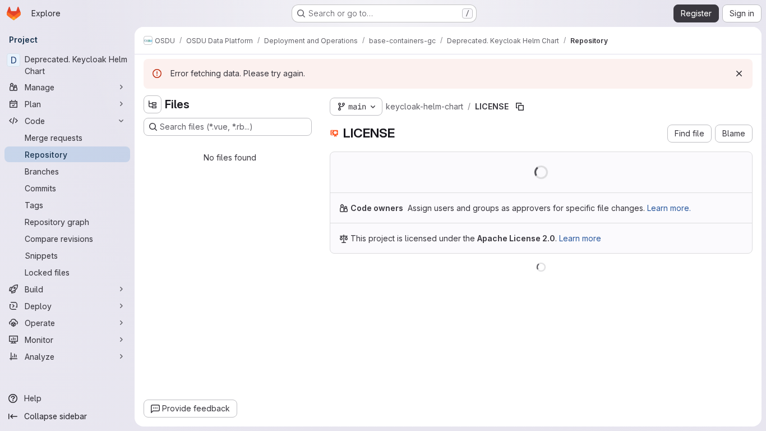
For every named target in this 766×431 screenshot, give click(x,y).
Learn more (580, 238)
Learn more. (669, 208)
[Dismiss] (739, 73)
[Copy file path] (520, 107)
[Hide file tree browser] (152, 104)
